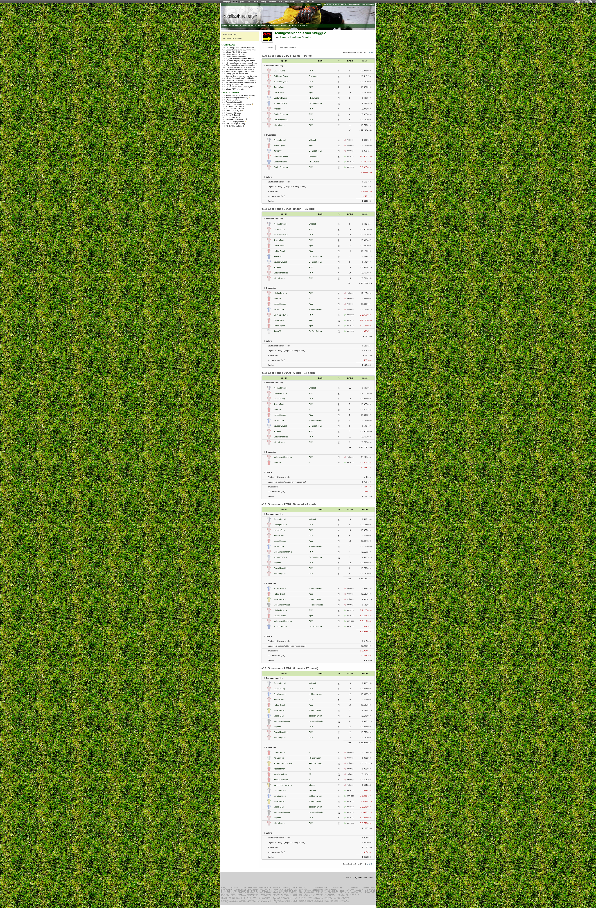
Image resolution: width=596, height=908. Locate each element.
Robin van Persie (281, 76)
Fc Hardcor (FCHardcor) (235, 106)
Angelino (277, 109)
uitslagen (262, 25)
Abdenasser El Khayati (283, 763)
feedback (344, 4)
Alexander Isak (280, 140)
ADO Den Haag (315, 763)
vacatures (335, 4)
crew (329, 4)
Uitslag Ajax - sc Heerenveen (237, 74)
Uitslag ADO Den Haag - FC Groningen (240, 80)
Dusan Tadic (279, 92)
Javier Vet (278, 151)
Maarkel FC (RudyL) (234, 113)
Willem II (312, 140)
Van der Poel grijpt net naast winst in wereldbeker (244, 50)
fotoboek (272, 1)
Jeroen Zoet (279, 87)
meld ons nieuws (368, 4)
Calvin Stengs (280, 752)
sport (235, 1)
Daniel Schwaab (281, 114)
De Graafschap (315, 103)
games (242, 1)
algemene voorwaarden (363, 877)
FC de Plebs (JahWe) (234, 126)
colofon (319, 4)
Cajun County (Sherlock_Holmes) (238, 104)
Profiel (270, 47)
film (249, 1)
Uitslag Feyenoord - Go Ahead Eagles (240, 78)
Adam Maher (279, 769)
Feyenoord (313, 76)
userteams (292, 25)
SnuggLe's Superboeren (290, 37)
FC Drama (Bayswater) (235, 108)
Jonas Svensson (281, 780)
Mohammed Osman (282, 605)
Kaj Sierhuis (279, 758)
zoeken (301, 1)
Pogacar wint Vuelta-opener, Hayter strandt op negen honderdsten (251, 58)
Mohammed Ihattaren (283, 457)
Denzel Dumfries (281, 120)
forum (256, 1)
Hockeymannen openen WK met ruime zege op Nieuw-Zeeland (249, 72)
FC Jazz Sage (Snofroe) (235, 122)
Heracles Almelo (316, 605)
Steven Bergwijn (281, 82)
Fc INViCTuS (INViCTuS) (235, 124)
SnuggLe (307, 37)
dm (308, 1)
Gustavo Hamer (280, 98)
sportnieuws (228, 44)
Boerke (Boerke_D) (233, 111)
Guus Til (277, 299)
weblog (263, 1)
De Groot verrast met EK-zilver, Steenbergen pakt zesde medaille (250, 87)
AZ (310, 299)
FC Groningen (315, 758)
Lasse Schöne (280, 304)
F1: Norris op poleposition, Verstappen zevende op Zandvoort (249, 61)
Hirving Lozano (280, 293)
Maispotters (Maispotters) (235, 119)
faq (325, 4)
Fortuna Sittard (315, 599)
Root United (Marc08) (234, 102)
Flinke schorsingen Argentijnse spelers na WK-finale (245, 65)
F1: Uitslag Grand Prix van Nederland (240, 48)
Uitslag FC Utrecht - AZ (235, 89)
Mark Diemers (280, 599)
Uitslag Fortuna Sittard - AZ (236, 56)
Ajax (311, 92)
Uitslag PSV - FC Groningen (236, 52)
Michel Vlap (279, 309)
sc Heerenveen (315, 309)
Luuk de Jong (279, 71)
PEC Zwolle (314, 98)
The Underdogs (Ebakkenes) (237, 98)
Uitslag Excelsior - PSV (234, 85)
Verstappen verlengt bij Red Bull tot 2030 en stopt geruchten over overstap (254, 69)
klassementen (273, 25)
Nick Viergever (280, 125)
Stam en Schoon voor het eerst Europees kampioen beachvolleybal (251, 76)
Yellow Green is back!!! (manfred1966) (240, 95)
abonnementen (290, 1)
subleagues (302, 25)
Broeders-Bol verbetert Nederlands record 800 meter (246, 67)
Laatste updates (230, 92)
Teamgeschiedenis (288, 47)
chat (280, 1)
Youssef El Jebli (280, 103)
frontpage (226, 1)
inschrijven (233, 25)
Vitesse (312, 785)
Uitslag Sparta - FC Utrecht (236, 54)
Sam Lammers (280, 588)
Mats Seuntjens (280, 774)
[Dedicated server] (577, 2)
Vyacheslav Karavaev (283, 785)
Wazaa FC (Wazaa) (233, 100)
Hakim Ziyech (279, 145)
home (224, 25)
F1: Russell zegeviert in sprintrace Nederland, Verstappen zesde (250, 63)
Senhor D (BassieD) (233, 115)
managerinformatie (248, 25)
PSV (311, 71)
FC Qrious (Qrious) (233, 117)
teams (283, 25)
